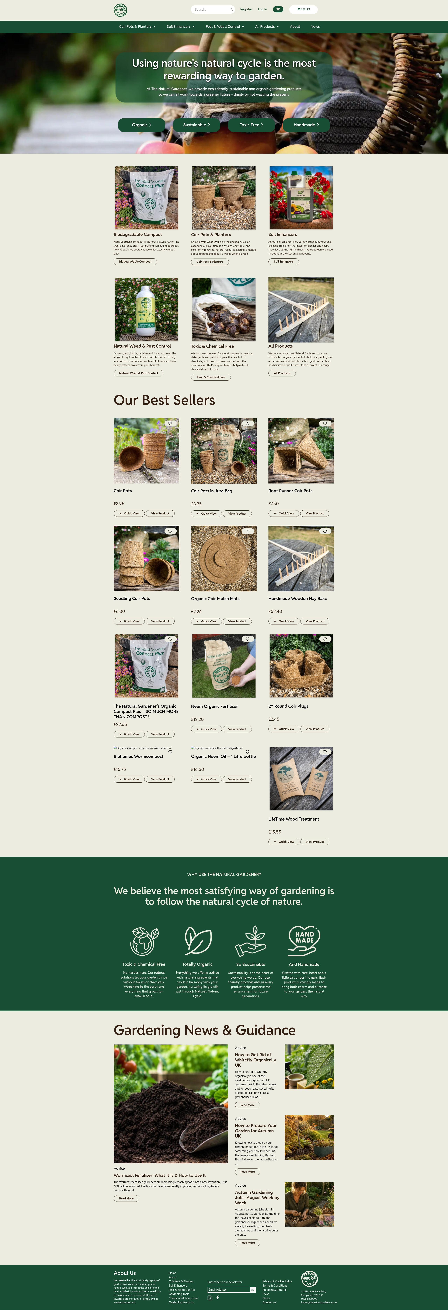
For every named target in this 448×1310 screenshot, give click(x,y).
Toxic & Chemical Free (211, 377)
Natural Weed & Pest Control (138, 373)
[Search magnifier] (231, 9)
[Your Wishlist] (278, 9)
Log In (262, 9)
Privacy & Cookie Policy (277, 1281)
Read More (126, 1198)
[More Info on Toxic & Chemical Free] (224, 341)
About (295, 27)
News (315, 27)
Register (246, 9)
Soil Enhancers (179, 27)
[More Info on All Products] (301, 341)
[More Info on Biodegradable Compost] (146, 230)
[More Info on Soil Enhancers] (301, 230)
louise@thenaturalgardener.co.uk (319, 1302)
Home (172, 1273)
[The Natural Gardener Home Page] (120, 16)
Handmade (305, 125)
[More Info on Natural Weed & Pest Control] (146, 341)
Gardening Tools (179, 1294)
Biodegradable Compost (135, 261)
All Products (265, 27)
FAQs (266, 1294)
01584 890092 (309, 1299)
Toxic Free (250, 125)
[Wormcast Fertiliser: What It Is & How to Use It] (171, 1103)
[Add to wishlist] (170, 423)
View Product (160, 513)
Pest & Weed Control (223, 27)
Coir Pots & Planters (135, 27)
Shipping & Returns (274, 1289)
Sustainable (195, 125)
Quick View (131, 513)
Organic (140, 125)
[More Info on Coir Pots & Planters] (224, 230)
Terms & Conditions (275, 1285)
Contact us (269, 1302)
